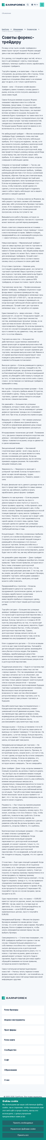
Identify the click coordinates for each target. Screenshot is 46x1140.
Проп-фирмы (10, 1030)
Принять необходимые (23, 1123)
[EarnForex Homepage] (13, 4)
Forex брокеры (11, 1010)
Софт (6, 1060)
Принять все (23, 1135)
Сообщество (10, 1050)
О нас (6, 1080)
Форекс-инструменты (14, 1020)
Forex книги (9, 1040)
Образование (10, 1070)
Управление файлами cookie (23, 1129)
